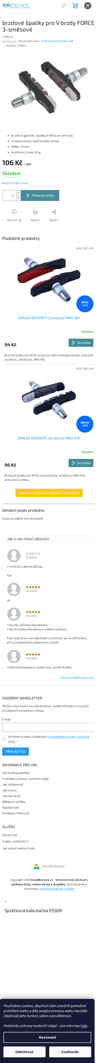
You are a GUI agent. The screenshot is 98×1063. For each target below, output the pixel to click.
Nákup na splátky (13, 802)
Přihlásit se (15, 751)
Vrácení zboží (11, 796)
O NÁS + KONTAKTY (15, 842)
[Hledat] (63, 5)
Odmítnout (24, 1051)
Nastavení (47, 1037)
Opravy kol (9, 835)
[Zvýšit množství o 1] (18, 192)
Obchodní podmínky (16, 773)
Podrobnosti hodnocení (57, 41)
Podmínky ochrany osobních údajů (25, 779)
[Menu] (87, 5)
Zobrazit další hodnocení (76, 678)
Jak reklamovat (12, 784)
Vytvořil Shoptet (53, 866)
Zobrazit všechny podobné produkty (49, 493)
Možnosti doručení (15, 183)
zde (84, 1025)
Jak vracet (9, 790)
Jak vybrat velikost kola (18, 848)
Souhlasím (70, 1051)
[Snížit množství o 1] (18, 198)
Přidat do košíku (43, 195)
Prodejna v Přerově (15, 813)
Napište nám (10, 807)
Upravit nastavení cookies (57, 889)
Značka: (16, 45)
